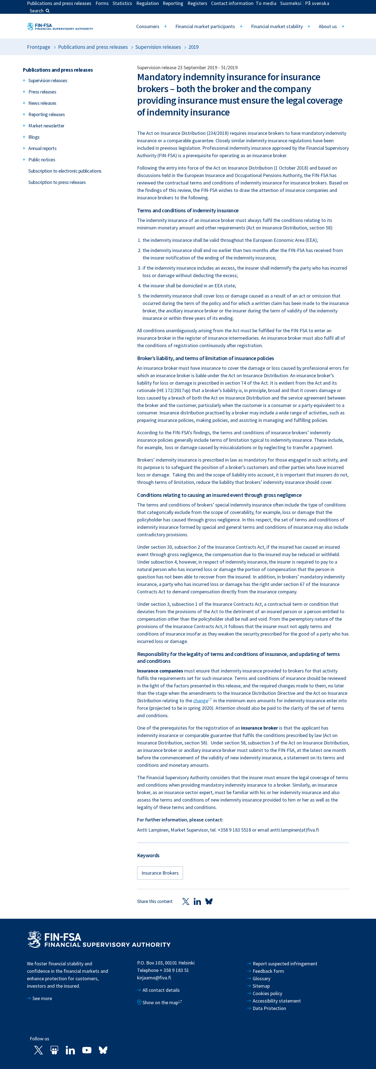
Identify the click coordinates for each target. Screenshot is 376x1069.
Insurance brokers (160, 873)
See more (42, 998)
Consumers (147, 26)
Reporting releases (46, 114)
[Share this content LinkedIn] (197, 901)
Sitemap (261, 986)
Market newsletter (46, 125)
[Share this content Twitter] (185, 901)
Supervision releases (158, 47)
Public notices (41, 159)
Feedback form (268, 971)
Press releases (42, 92)
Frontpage (38, 47)
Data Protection (269, 1008)
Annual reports (42, 148)
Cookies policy (267, 993)
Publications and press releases (93, 47)
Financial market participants (205, 26)
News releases (42, 103)
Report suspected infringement (285, 963)
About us (328, 26)
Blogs (34, 137)
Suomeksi (290, 3)
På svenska (317, 3)
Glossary (261, 978)
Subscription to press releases (57, 182)
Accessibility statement (277, 1001)
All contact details (161, 990)
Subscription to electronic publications (65, 171)
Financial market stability (277, 26)
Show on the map (160, 1002)
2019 (193, 47)
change (200, 700)
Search (36, 10)
